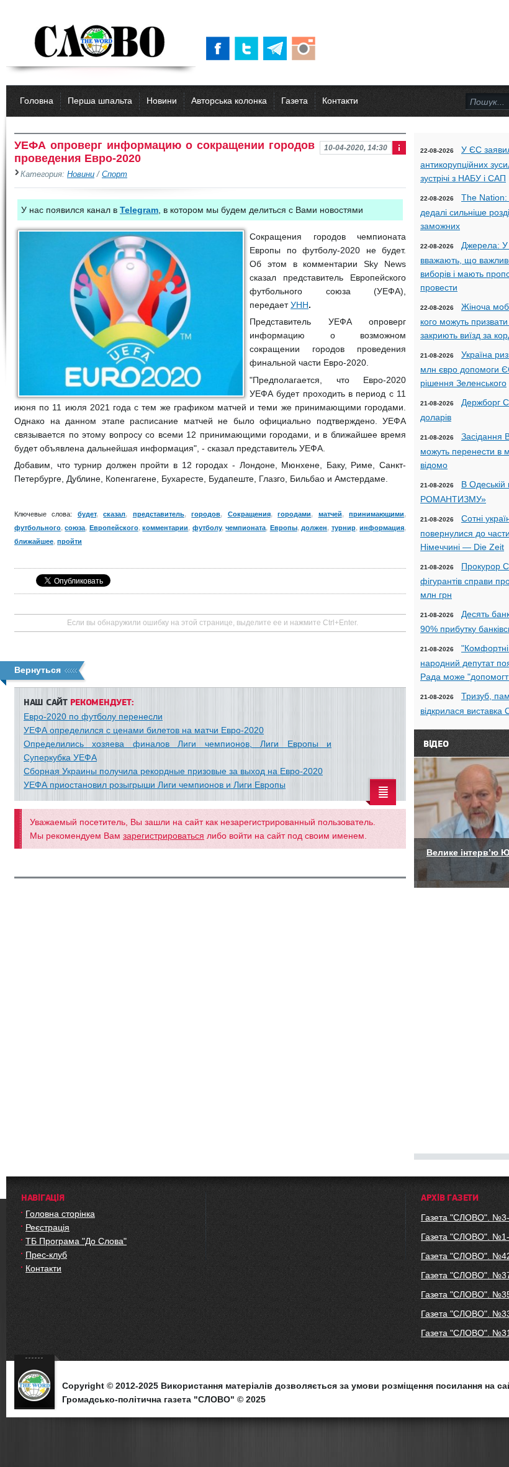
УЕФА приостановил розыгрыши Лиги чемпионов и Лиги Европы (155, 785)
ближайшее (33, 541)
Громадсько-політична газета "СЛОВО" (101, 42)
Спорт (114, 174)
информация (381, 527)
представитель (158, 514)
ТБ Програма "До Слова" (76, 1241)
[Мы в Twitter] (249, 48)
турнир (343, 527)
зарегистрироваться (163, 836)
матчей (330, 514)
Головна (36, 101)
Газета (294, 101)
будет (87, 514)
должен (314, 527)
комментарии (165, 527)
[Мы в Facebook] (220, 48)
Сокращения (249, 514)
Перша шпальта (100, 101)
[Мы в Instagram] (306, 48)
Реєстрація (47, 1227)
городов (205, 514)
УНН (300, 305)
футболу (207, 527)
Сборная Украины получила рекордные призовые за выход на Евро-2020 (173, 771)
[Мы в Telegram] (277, 48)
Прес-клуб (46, 1255)
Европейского (113, 527)
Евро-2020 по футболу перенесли (93, 716)
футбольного (37, 527)
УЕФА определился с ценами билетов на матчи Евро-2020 (144, 730)
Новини (161, 101)
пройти (69, 541)
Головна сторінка (60, 1214)
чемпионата (245, 527)
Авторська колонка (229, 101)
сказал (114, 514)
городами (294, 514)
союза (75, 527)
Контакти (340, 101)
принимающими (376, 514)
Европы (283, 527)
